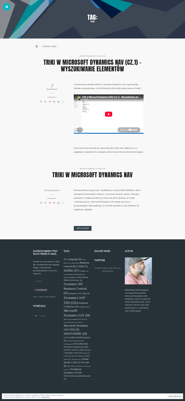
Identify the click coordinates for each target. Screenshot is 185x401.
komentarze (51, 87)
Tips (73, 356)
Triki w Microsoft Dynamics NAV (92, 174)
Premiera (69, 347)
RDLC (70, 350)
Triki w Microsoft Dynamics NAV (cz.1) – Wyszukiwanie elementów (92, 65)
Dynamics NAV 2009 (78, 293)
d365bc (71, 270)
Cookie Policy (45, 397)
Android (75, 263)
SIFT (77, 350)
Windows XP (81, 366)
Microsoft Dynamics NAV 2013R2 (73, 322)
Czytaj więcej (83, 228)
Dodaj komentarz (52, 190)
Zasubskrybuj (41, 290)
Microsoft (86, 307)
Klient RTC (76, 306)
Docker (77, 280)
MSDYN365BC (75, 333)
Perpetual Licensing (73, 341)
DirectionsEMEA (71, 277)
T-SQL (67, 356)
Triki (87, 356)
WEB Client (72, 366)
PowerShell (81, 343)
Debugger (83, 271)
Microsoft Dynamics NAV (87, 56)
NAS (67, 337)
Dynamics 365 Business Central (75, 288)
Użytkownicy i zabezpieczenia (72, 359)
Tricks (80, 356)
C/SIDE (82, 266)
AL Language (72, 259)
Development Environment (74, 274)
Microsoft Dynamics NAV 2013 (75, 319)
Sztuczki (85, 353)
